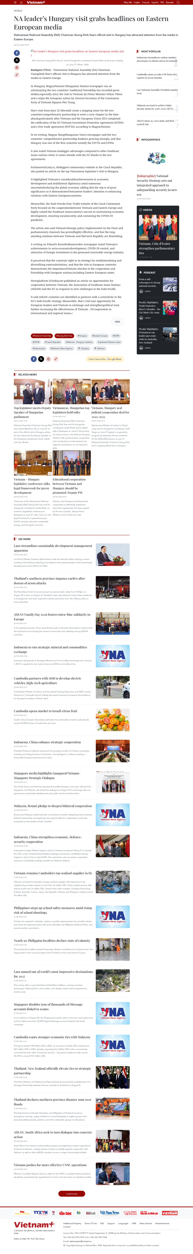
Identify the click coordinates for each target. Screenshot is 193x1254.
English (137, 2)
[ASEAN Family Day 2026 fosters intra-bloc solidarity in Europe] (113, 623)
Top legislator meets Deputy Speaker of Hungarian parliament (32, 412)
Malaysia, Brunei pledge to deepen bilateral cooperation (53, 806)
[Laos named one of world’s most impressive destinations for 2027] (113, 980)
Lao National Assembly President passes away (157, 91)
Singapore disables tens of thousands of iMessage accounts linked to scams (48, 1006)
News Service (146, 1223)
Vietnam (101, 348)
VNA (134, 1223)
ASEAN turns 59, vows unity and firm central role (155, 122)
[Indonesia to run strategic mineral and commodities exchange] (113, 656)
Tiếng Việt (127, 2)
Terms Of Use (91, 1223)
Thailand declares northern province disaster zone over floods (52, 1101)
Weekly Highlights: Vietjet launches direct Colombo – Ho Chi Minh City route (149, 307)
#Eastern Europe (99, 335)
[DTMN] (149, 1213)
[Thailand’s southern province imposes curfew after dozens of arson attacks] (113, 587)
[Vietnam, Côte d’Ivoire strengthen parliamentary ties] (158, 227)
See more (24, 539)
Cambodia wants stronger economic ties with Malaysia (52, 1037)
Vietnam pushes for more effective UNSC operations (50, 1165)
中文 (162, 2)
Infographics (150, 139)
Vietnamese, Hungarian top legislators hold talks (71, 410)
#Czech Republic (52, 342)
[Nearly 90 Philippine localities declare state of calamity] (113, 949)
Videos (147, 210)
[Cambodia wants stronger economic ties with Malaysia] (113, 1046)
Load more (71, 1193)
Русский (170, 2)
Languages (123, 1223)
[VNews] (53, 1213)
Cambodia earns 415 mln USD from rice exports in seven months (157, 76)
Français (145, 2)
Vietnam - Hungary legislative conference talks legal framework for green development (32, 486)
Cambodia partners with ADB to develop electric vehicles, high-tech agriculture (47, 680)
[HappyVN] (22, 1213)
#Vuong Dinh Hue (64, 335)
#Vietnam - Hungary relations (79, 342)
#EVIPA (116, 335)
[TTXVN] (40, 1213)
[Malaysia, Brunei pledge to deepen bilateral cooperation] (113, 815)
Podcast (149, 272)
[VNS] (109, 1213)
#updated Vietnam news (109, 342)
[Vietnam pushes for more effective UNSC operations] (113, 1174)
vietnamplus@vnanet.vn (80, 1241)
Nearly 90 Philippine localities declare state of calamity (52, 940)
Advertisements (162, 1223)
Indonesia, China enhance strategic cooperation (47, 742)
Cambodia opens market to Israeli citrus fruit (45, 711)
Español (155, 2)
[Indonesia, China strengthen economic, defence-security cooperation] (113, 846)
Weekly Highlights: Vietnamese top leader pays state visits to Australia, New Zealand (148, 335)
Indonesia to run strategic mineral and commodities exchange (50, 649)
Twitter (17, 60)
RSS (102, 1223)
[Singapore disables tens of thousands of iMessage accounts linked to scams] (113, 1013)
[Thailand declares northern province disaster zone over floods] (113, 1108)
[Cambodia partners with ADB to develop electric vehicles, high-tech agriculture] (113, 687)
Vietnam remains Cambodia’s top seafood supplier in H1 (53, 873)
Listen (147, 291)
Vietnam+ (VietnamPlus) (36, 2)
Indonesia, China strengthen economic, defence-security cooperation (48, 839)
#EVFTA (36, 342)
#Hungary (82, 335)
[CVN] (130, 1213)
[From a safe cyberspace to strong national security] (170, 284)
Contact (67, 1226)
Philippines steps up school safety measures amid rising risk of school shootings (53, 910)
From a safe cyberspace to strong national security (149, 282)
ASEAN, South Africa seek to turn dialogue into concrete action (53, 1134)
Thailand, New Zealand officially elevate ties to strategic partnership (52, 1070)
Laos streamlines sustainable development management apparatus (53, 548)
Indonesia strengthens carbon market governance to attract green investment (157, 59)
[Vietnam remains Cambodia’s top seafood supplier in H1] (113, 882)
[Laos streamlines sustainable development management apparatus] (113, 554)
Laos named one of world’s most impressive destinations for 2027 (53, 973)
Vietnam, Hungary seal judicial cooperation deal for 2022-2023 (110, 412)
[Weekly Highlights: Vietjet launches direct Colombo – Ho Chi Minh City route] (170, 308)
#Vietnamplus (39, 348)
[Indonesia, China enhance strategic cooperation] (113, 751)
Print (17, 68)
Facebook (17, 53)
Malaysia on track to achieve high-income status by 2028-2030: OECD (155, 107)
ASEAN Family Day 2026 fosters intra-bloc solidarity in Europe (52, 616)
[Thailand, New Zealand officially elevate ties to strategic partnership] (113, 1077)
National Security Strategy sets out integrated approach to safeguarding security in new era (157, 185)
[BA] (170, 1213)
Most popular (151, 51)
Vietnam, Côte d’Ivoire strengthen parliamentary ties (157, 248)
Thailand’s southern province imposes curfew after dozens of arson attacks (49, 580)
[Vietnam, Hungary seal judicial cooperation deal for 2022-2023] (111, 391)
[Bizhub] (91, 1213)
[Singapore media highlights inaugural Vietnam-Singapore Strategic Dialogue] (113, 782)
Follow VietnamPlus (97, 359)
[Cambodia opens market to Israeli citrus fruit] (113, 720)
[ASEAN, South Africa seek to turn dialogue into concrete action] (113, 1141)
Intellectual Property (72, 1223)
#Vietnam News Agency (62, 348)
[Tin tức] (65, 1213)
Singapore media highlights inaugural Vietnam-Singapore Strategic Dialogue (47, 775)
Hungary (85, 348)
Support (111, 1223)
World (18, 10)
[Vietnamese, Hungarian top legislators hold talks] (72, 391)
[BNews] (78, 1213)
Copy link (17, 75)
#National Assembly (42, 335)
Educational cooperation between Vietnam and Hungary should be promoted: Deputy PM (69, 486)
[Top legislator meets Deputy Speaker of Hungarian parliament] (33, 391)
